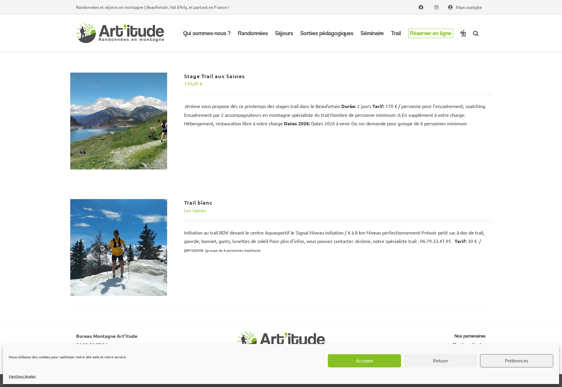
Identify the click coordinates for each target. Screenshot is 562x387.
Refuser (440, 360)
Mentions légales (22, 376)
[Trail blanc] (118, 203)
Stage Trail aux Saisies (214, 76)
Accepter (364, 360)
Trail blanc (198, 202)
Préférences (516, 360)
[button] (476, 33)
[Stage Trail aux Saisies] (118, 77)
